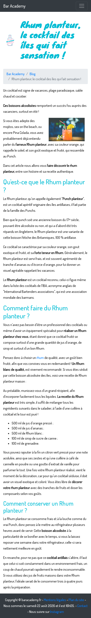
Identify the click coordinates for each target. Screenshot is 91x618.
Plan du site (76, 600)
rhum (40, 358)
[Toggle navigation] (82, 6)
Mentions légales (55, 600)
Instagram (57, 612)
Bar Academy (14, 6)
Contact (82, 606)
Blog (33, 74)
